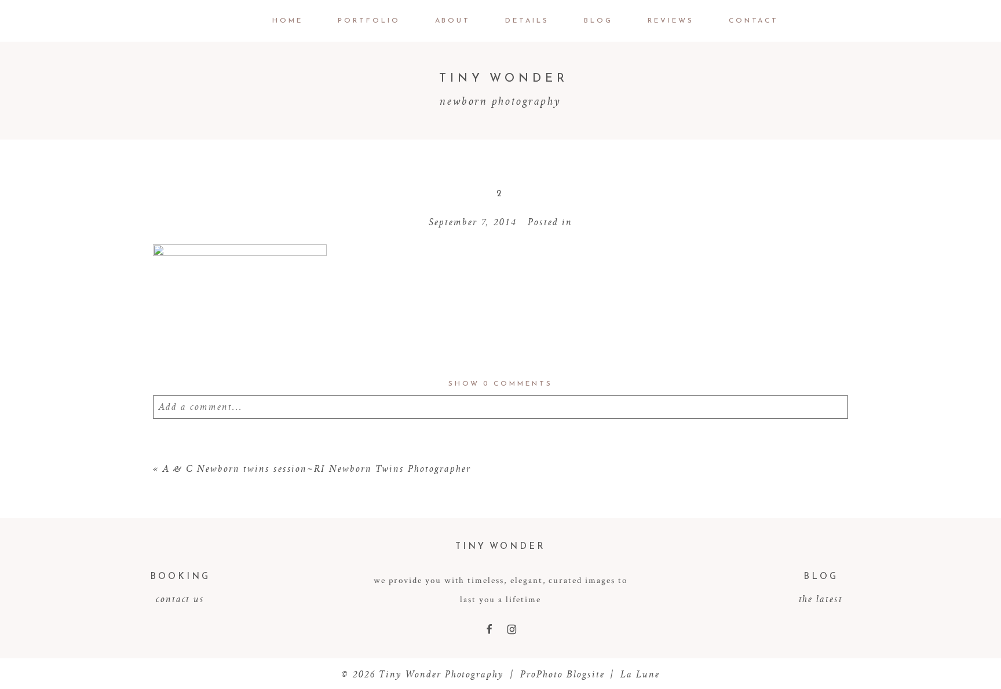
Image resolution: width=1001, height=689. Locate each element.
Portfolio (369, 20)
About (453, 20)
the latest (821, 598)
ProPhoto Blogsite (562, 674)
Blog (598, 20)
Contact (754, 20)
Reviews (671, 20)
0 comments (500, 383)
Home (287, 20)
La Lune (640, 674)
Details (527, 20)
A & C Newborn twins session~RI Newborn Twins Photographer (317, 468)
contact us (180, 598)
